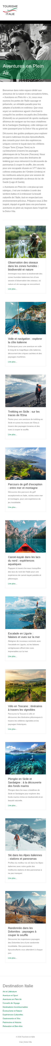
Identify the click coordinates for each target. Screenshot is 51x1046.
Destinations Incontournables (15, 1007)
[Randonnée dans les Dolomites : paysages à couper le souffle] (25, 907)
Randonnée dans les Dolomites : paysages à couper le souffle (22, 932)
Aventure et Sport (10, 995)
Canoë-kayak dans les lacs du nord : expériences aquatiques (24, 561)
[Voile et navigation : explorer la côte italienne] (25, 318)
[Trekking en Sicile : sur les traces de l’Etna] (25, 391)
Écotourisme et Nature (12, 1011)
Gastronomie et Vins (11, 1018)
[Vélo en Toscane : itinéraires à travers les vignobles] (25, 685)
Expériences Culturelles (13, 1015)
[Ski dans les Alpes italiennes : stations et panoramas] (25, 834)
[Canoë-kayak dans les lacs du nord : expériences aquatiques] (25, 536)
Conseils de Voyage (11, 1003)
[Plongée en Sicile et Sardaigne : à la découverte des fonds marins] (25, 758)
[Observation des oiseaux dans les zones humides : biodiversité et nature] (25, 242)
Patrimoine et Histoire (12, 1022)
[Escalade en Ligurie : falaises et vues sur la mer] (25, 612)
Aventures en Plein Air (12, 999)
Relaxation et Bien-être (12, 1026)
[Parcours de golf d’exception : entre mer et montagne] (25, 463)
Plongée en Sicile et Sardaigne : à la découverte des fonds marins (24, 782)
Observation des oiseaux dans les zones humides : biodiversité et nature (23, 266)
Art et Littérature (10, 991)
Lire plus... (12, 289)
